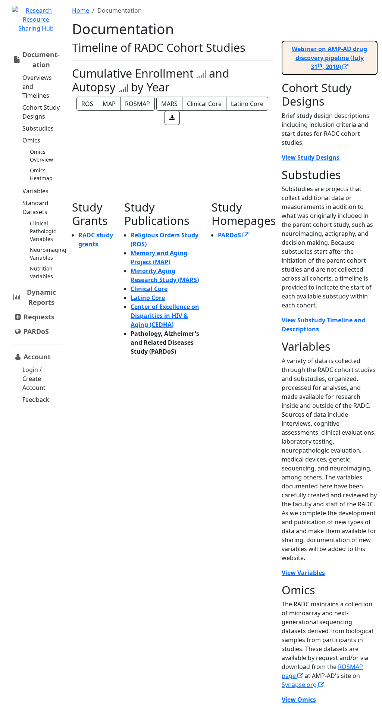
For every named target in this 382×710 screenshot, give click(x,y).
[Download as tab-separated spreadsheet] (172, 118)
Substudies (38, 128)
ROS (87, 104)
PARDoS (230, 235)
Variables (35, 191)
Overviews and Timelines (37, 86)
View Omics (299, 699)
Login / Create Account (34, 379)
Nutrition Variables (41, 272)
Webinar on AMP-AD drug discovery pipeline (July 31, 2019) (329, 58)
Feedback (35, 399)
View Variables (303, 573)
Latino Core (247, 104)
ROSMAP (137, 104)
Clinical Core (204, 104)
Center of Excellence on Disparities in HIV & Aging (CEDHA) (165, 316)
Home (80, 10)
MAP (109, 104)
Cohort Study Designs (41, 112)
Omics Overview (41, 155)
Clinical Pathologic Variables (43, 231)
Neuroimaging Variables (48, 253)
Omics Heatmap (41, 174)
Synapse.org (300, 685)
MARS (169, 104)
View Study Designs (310, 157)
